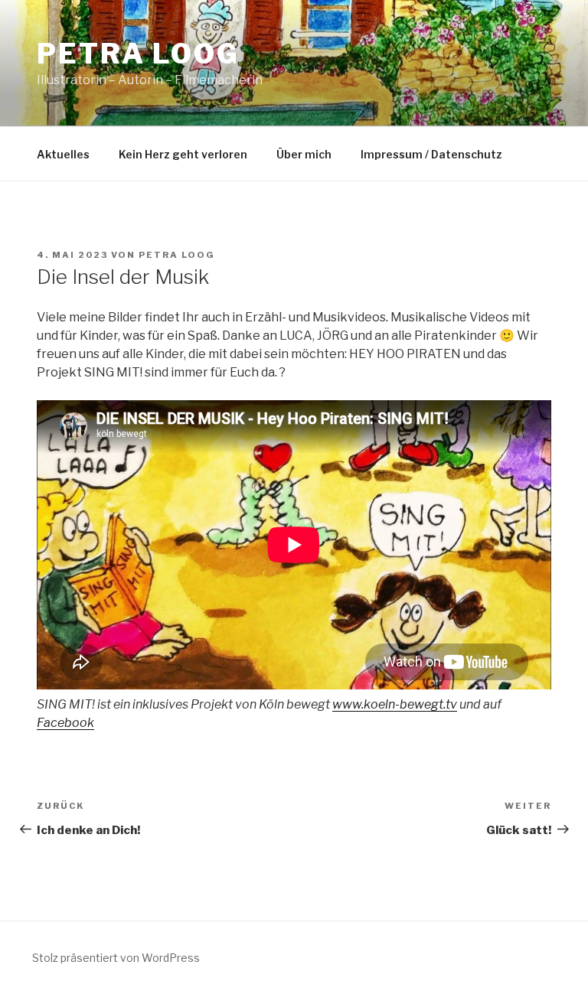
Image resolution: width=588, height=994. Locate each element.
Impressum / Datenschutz (431, 154)
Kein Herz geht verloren (183, 154)
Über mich (304, 154)
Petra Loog (138, 53)
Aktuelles (63, 154)
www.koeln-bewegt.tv (394, 704)
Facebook (65, 722)
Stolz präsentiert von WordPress (116, 957)
